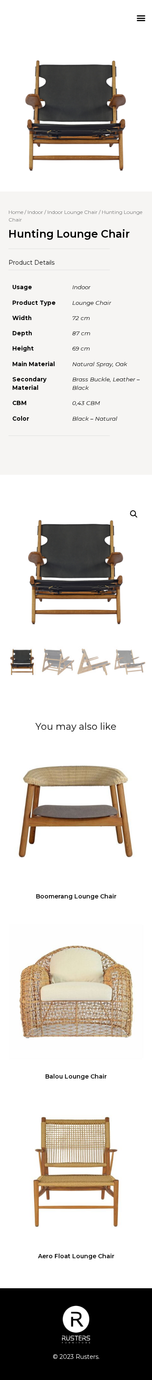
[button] (141, 18)
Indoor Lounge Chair (72, 212)
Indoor (35, 212)
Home (15, 212)
